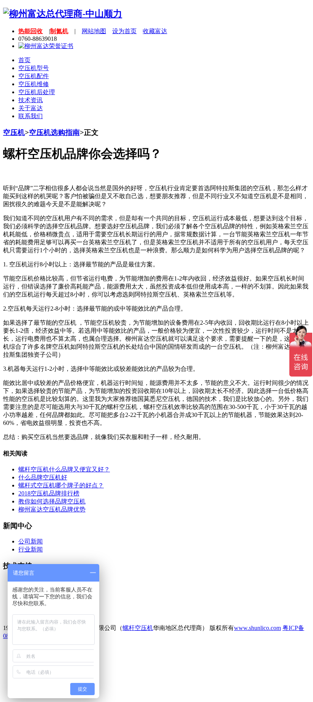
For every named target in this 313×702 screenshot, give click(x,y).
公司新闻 (30, 541)
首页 (24, 60)
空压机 (14, 132)
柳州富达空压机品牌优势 (52, 509)
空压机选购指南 (54, 132)
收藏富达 (155, 31)
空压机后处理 (36, 92)
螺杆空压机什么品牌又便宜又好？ (64, 469)
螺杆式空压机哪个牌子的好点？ (61, 485)
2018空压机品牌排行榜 (48, 493)
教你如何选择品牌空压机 (52, 501)
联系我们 (30, 116)
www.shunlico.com (257, 628)
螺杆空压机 (138, 628)
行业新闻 (30, 549)
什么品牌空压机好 (42, 477)
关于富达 (30, 108)
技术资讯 (30, 100)
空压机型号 (33, 68)
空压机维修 (33, 84)
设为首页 (124, 31)
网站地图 (94, 31)
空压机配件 (33, 76)
